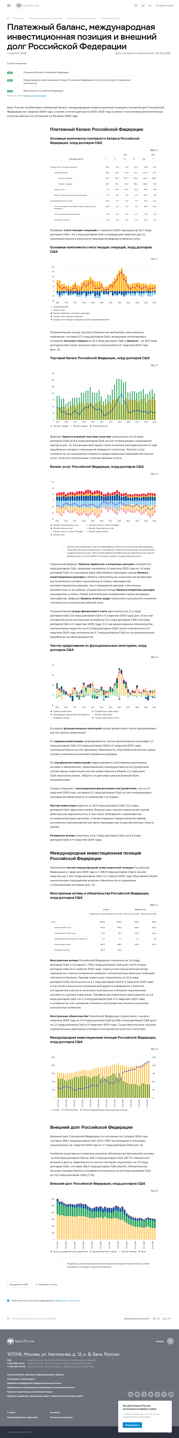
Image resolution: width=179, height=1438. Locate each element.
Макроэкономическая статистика (45, 18)
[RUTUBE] (164, 1394)
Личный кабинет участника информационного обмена (35, 1374)
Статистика (18, 18)
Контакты (55, 1412)
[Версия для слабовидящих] (143, 5)
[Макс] (171, 1394)
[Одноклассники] (157, 1394)
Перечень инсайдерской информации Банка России (34, 1383)
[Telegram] (144, 1394)
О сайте (11, 1412)
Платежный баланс (110, 18)
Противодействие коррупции (22, 1417)
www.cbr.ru (140, 1414)
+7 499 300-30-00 (16, 1366)
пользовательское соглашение (136, 1416)
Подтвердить (132, 1425)
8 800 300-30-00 (16, 1363)
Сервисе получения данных (34, 96)
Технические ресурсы (61, 1417)
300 (9, 1360)
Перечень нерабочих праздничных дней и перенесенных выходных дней (45, 1396)
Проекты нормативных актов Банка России (29, 1391)
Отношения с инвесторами (21, 1379)
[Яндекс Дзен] (151, 1394)
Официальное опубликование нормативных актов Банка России (40, 1387)
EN (150, 5)
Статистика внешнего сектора (81, 18)
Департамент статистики (68, 1300)
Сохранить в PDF (18, 1284)
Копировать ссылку (47, 1284)
